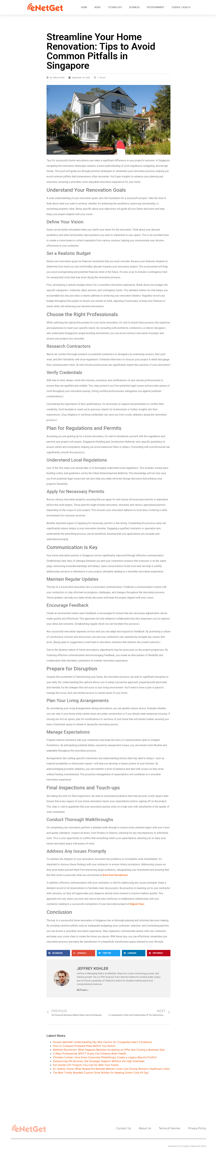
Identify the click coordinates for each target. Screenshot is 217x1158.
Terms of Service (169, 1128)
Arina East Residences (115, 875)
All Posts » (82, 990)
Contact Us (123, 1128)
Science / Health (181, 7)
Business (134, 7)
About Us (145, 1128)
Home (84, 7)
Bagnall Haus (137, 904)
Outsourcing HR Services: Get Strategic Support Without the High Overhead (98, 1061)
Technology (115, 7)
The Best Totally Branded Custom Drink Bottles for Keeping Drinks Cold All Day (101, 1072)
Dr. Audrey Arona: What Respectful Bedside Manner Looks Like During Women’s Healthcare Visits (111, 1068)
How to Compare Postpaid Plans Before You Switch (84, 1045)
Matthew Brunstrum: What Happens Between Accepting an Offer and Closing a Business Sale (109, 1049)
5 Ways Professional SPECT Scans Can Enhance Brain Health (89, 1053)
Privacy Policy (197, 1128)
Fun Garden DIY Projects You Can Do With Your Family (86, 1065)
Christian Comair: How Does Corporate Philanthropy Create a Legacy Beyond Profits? (105, 1057)
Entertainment (155, 7)
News (98, 7)
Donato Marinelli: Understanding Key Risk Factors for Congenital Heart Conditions (102, 1042)
